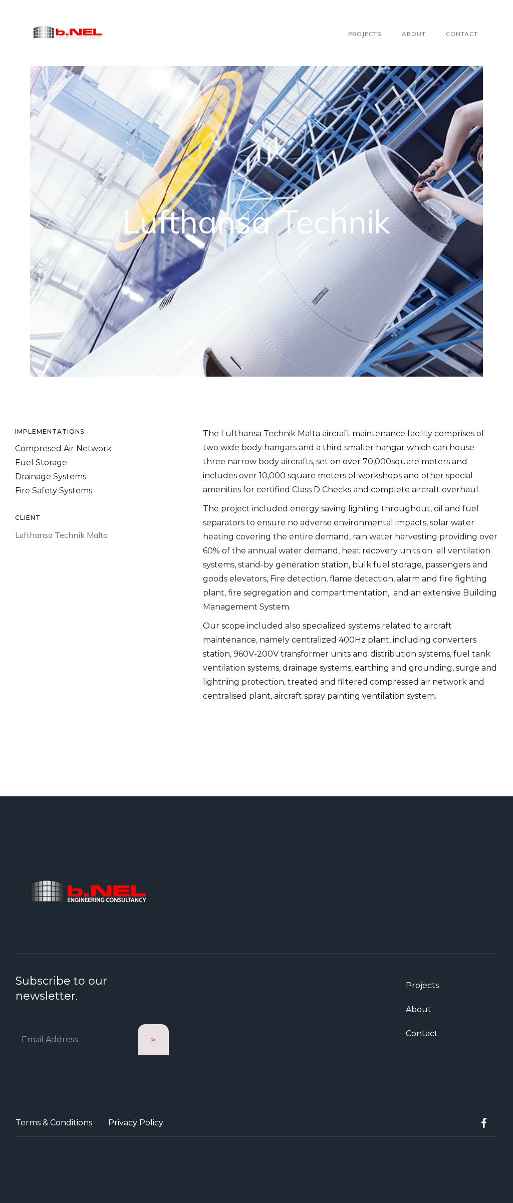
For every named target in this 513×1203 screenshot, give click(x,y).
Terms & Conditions (54, 1122)
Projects (365, 34)
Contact (462, 34)
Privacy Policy (135, 1122)
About (414, 34)
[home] (68, 33)
